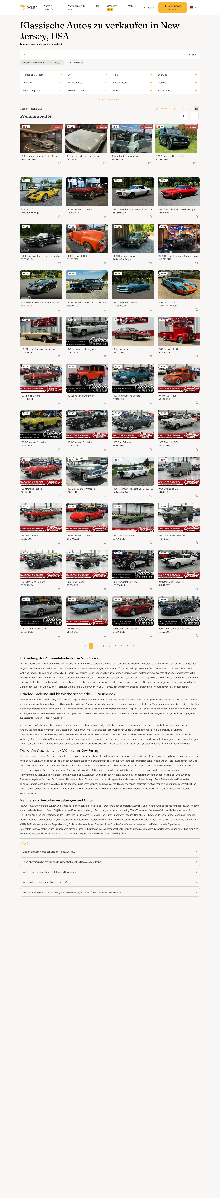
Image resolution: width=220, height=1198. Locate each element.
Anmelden (149, 7)
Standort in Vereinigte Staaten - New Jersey (41, 62)
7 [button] (127, 646)
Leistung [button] (162, 74)
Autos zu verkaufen (49, 7)
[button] (133, 646)
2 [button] (97, 646)
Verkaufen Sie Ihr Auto (76, 7)
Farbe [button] (116, 90)
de (194, 7)
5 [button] (115, 646)
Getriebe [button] (162, 82)
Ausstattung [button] (164, 90)
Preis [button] (115, 74)
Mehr (130, 5)
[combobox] (110, 54)
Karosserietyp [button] (75, 82)
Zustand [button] (27, 82)
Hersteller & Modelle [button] (33, 74)
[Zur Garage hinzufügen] (59, 163)
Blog (97, 5)
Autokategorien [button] (121, 82)
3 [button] (103, 646)
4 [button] (109, 646)
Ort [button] (69, 74)
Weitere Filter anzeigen (108, 99)
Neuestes (162, 108)
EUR (178, 108)
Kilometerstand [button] (76, 90)
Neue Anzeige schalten (173, 7)
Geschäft (112, 7)
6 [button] (121, 646)
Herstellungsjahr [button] (31, 90)
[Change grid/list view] (190, 108)
